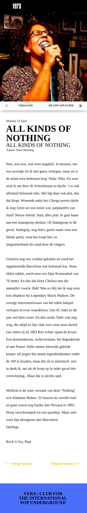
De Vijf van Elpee (61, 105)
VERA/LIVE (25, 105)
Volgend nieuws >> (65, 463)
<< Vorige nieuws (19, 463)
